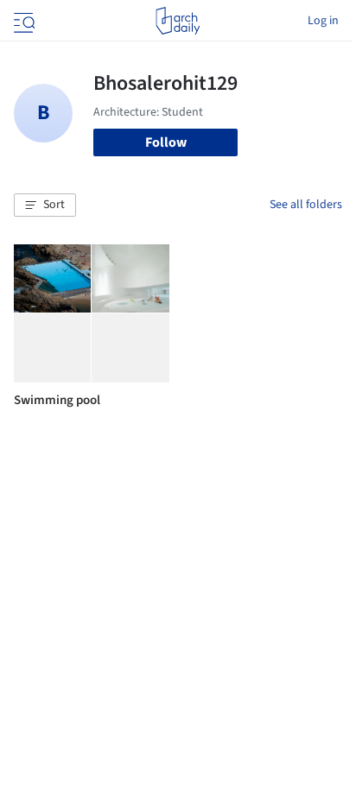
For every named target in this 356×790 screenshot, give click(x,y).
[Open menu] (22, 21)
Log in (323, 21)
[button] (45, 205)
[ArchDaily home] (178, 21)
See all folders (306, 204)
